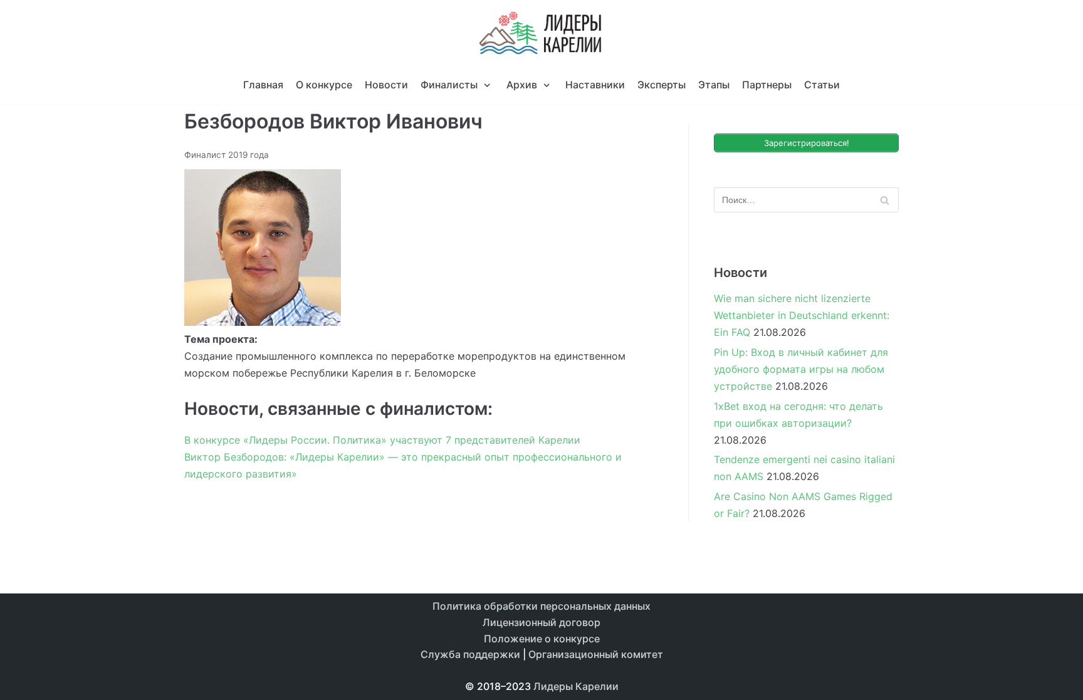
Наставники (595, 84)
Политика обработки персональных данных (541, 606)
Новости (386, 84)
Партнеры (767, 84)
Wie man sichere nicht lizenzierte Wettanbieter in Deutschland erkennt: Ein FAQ (801, 315)
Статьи (822, 84)
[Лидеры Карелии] (541, 33)
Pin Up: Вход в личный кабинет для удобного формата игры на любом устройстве (801, 369)
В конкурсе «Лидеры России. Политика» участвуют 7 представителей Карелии (382, 440)
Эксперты (661, 84)
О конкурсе (324, 84)
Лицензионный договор (541, 622)
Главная (263, 84)
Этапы (714, 84)
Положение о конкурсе (542, 638)
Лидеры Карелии (576, 686)
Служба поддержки (470, 654)
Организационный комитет (595, 654)
